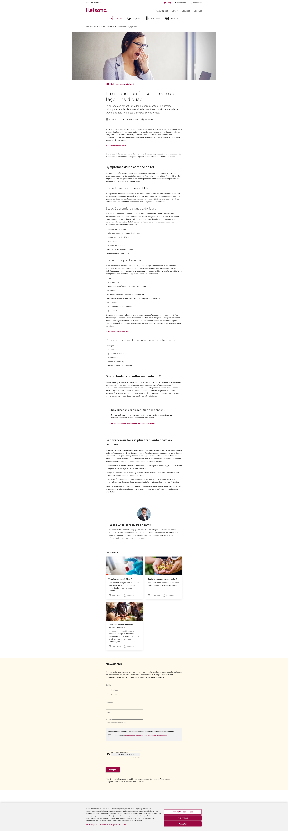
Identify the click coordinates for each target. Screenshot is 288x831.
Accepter (183, 824)
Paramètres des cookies (183, 812)
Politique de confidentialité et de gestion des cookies (108, 825)
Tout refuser (183, 818)
